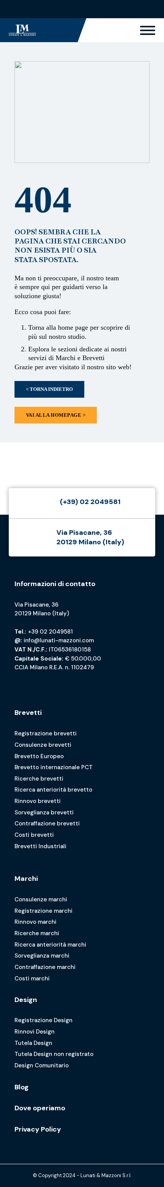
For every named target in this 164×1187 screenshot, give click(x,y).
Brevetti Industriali (40, 846)
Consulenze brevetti (42, 745)
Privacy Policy (37, 1129)
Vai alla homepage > (56, 415)
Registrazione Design (43, 1020)
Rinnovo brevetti (37, 801)
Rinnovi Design (34, 1031)
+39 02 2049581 (50, 631)
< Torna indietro (49, 389)
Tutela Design (33, 1043)
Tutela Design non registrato (53, 1054)
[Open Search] (148, 9)
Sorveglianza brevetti (44, 812)
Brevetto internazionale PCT (53, 767)
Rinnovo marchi (35, 922)
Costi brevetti (34, 835)
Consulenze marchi (40, 899)
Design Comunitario (41, 1065)
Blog (21, 1087)
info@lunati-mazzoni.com (59, 640)
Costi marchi (32, 978)
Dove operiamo (39, 1108)
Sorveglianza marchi (41, 955)
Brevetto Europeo (39, 756)
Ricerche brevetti (38, 778)
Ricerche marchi (36, 933)
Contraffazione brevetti (47, 823)
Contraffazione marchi (45, 967)
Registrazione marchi (43, 911)
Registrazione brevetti (45, 733)
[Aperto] (147, 30)
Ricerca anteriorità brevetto (53, 789)
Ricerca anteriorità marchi (50, 944)
